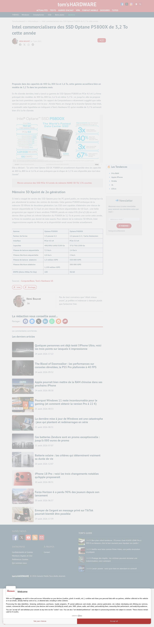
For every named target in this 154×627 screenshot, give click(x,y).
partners (18, 598)
